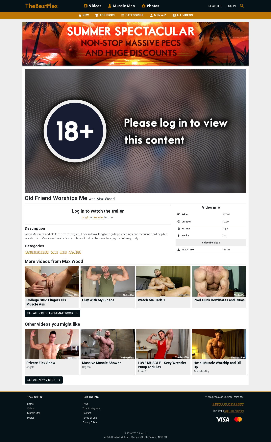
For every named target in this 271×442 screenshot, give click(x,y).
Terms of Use (90, 417)
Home (30, 403)
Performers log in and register (228, 403)
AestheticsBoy (201, 371)
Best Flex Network (234, 410)
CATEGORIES (134, 15)
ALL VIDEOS (184, 15)
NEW (85, 15)
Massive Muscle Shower (101, 363)
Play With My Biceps (98, 300)
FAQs (85, 403)
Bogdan (86, 367)
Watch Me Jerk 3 (151, 300)
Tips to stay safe (91, 408)
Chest (63, 251)
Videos (94, 6)
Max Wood (105, 199)
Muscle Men (123, 6)
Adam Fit (143, 371)
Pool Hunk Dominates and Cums (219, 300)
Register (215, 6)
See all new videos (41, 380)
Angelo (30, 367)
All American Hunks (37, 251)
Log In (231, 6)
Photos (152, 6)
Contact (87, 412)
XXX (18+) (75, 251)
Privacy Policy (90, 422)
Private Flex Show (40, 363)
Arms (54, 251)
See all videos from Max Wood (50, 313)
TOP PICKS (107, 15)
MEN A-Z (159, 15)
